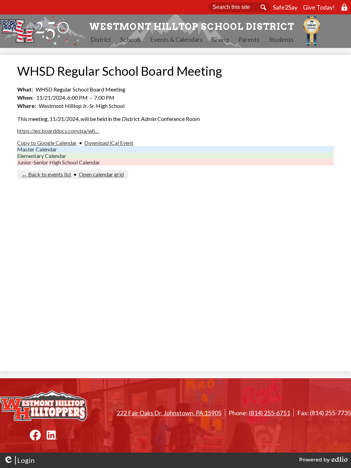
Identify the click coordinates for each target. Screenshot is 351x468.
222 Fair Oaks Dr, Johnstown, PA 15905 (169, 413)
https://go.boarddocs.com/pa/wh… (58, 130)
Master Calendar (37, 149)
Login (19, 460)
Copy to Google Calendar (47, 142)
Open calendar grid (101, 174)
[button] (100, 39)
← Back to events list (46, 174)
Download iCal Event (108, 142)
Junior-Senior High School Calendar (58, 162)
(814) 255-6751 (269, 413)
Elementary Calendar (41, 155)
